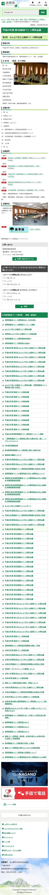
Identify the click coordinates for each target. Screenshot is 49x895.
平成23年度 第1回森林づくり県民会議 (19, 571)
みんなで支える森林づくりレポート (18, 506)
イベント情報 (11, 804)
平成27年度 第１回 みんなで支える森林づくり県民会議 (25, 632)
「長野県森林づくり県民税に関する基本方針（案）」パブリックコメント (26, 440)
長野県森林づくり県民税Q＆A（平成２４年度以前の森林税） (25, 716)
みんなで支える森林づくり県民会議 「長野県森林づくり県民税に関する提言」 (26, 386)
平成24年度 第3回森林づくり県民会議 (19, 599)
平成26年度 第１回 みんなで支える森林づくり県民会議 (25, 618)
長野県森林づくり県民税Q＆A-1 (17, 722)
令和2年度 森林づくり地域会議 (16, 678)
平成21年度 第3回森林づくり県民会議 (19, 543)
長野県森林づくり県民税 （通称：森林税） (20, 315)
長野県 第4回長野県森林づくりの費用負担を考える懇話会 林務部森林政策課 (25, 500)
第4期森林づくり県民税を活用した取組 (19, 743)
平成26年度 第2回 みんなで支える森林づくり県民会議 (25, 622)
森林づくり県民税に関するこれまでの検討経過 (22, 748)
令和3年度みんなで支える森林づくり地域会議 (22, 697)
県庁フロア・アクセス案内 (12, 850)
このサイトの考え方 (10, 824)
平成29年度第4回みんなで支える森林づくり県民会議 (24, 376)
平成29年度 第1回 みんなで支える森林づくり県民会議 (25, 362)
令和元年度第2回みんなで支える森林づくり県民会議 (24, 660)
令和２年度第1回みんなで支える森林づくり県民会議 (24, 674)
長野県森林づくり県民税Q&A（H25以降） (21, 320)
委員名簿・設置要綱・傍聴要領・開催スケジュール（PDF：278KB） (27, 159)
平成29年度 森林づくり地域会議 (17, 636)
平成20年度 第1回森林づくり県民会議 (19, 529)
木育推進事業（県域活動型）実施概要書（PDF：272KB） (26, 190)
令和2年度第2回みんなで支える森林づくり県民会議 (24, 687)
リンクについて (9, 846)
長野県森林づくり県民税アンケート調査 (20, 325)
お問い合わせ (8, 855)
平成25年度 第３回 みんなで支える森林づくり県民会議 (25, 613)
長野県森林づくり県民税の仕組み (17, 343)
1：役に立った (10, 278)
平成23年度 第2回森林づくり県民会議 (19, 576)
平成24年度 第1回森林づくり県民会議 (19, 590)
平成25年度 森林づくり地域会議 (17, 415)
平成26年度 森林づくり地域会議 (17, 420)
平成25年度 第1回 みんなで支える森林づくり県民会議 (25, 608)
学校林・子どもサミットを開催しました (20, 669)
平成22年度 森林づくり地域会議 (17, 401)
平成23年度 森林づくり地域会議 (17, 406)
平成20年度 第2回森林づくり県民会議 (19, 534)
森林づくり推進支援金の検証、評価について (21, 683)
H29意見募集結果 (11, 446)
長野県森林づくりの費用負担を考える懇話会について (25, 473)
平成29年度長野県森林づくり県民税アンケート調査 (24, 434)
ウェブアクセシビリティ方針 (13, 829)
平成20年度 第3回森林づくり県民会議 (19, 538)
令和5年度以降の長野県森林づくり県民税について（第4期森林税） (26, 702)
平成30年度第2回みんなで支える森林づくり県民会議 (24, 520)
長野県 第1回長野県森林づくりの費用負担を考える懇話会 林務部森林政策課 (25, 479)
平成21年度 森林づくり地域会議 (17, 397)
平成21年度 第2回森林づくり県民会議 (19, 548)
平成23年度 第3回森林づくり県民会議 (19, 580)
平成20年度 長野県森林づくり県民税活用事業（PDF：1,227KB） (26, 175)
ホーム (3, 19)
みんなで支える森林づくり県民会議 (18, 329)
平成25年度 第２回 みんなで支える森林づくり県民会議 (25, 604)
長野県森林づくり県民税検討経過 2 (18, 339)
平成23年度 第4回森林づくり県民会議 (19, 585)
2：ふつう (8, 281)
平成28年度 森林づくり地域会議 (17, 429)
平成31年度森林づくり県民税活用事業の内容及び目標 (25, 515)
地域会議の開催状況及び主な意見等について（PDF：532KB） (25, 183)
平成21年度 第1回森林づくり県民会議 (19, 552)
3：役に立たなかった (12, 284)
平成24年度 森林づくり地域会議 (17, 411)
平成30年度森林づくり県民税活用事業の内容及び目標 (25, 469)
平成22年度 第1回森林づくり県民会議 (19, 557)
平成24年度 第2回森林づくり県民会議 (19, 594)
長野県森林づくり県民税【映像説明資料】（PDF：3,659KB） (24, 167)
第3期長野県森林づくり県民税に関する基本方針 (23, 450)
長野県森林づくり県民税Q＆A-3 (17, 732)
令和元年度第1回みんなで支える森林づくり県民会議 (24, 655)
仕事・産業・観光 (12, 19)
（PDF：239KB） (35, 229)
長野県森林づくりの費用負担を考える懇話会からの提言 (26, 757)
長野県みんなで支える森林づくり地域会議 (21, 334)
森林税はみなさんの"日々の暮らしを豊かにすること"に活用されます (26, 709)
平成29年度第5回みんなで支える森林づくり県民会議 (24, 380)
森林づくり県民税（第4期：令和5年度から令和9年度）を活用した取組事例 (25, 737)
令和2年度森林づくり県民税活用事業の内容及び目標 (24, 664)
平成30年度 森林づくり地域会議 (17, 641)
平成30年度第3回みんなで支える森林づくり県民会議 (24, 525)
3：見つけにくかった (12, 300)
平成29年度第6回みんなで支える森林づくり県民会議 (24, 459)
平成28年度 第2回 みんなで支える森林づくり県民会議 (25, 348)
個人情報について (10, 833)
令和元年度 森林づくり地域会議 (17, 650)
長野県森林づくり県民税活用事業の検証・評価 (22, 646)
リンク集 (7, 842)
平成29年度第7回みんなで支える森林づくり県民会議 (24, 464)
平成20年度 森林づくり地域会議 (17, 392)
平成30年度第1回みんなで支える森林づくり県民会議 (24, 511)
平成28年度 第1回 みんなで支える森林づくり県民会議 (25, 353)
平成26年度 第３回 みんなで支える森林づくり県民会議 (25, 627)
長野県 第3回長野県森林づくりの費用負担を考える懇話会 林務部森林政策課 (25, 493)
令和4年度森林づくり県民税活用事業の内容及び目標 (24, 692)
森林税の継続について (13, 455)
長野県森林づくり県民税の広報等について (21, 752)
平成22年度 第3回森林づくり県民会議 (19, 566)
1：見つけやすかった (12, 293)
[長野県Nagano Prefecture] (8, 4)
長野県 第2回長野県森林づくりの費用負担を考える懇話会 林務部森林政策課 (25, 486)
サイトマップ (8, 837)
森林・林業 (23, 19)
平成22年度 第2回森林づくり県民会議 (19, 562)
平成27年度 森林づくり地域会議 (17, 425)
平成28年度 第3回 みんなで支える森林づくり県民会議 (25, 357)
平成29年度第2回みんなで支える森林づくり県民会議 (24, 367)
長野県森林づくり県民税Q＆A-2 (17, 727)
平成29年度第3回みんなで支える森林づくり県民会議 (24, 371)
